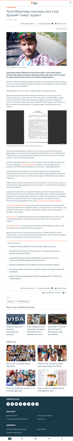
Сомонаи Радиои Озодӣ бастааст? (17, 419)
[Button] (28, 24)
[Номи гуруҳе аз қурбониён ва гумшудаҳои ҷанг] (52, 378)
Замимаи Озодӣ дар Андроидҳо (16, 429)
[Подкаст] (37, 404)
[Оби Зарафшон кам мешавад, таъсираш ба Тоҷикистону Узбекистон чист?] (36, 319)
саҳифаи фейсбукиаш (28, 164)
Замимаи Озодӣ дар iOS (14, 432)
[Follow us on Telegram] (28, 404)
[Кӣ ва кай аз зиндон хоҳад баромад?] (20, 353)
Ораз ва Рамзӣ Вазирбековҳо (16, 205)
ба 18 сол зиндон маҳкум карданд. (49, 201)
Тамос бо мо (41, 419)
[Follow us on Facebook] (12, 404)
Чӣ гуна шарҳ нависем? (44, 415)
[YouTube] (35, 439)
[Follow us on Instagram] (20, 404)
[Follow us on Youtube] (16, 404)
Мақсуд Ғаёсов (11, 217)
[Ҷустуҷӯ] (62, 439)
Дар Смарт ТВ (41, 429)
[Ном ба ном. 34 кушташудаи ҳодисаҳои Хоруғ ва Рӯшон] (52, 353)
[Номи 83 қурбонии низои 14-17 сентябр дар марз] (20, 378)
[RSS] (33, 404)
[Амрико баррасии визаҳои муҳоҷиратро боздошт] (15, 319)
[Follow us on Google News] (8, 404)
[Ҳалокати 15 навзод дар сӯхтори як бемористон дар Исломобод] (57, 319)
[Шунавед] (22, 439)
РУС (49, 438)
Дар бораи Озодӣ (11, 415)
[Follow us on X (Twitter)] (24, 404)
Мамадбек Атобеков (13, 226)
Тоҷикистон (11, 8)
